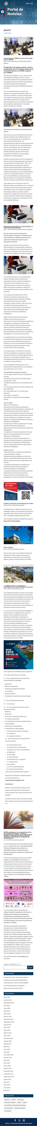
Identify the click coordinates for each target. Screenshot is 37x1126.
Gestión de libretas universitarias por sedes (18, 503)
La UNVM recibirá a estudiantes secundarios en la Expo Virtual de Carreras (18, 586)
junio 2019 (7, 1085)
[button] (2, 11)
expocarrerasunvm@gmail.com (14, 780)
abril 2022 (7, 1052)
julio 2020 (7, 1060)
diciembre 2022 (8, 1038)
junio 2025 (7, 997)
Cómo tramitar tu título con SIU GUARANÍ (16, 983)
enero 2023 (7, 1035)
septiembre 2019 (9, 1076)
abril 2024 (7, 1011)
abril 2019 (7, 1090)
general (6, 63)
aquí (23, 956)
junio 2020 (7, 1063)
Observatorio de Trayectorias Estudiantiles (15, 1105)
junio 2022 (7, 1049)
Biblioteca (15, 61)
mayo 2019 (7, 1087)
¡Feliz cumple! (8, 547)
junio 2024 (7, 1005)
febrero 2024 (7, 1016)
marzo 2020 (7, 1066)
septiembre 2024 (9, 1003)
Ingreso (25, 1102)
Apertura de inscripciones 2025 (13, 988)
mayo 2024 (7, 1008)
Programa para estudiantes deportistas (15, 980)
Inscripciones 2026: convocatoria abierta (16, 977)
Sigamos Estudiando (20, 1108)
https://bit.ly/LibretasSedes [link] (12, 521)
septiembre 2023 (9, 1022)
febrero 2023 (7, 1033)
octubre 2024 (8, 1000)
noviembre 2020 (8, 1055)
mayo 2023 (7, 1030)
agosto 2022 (7, 1044)
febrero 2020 (7, 1068)
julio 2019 (7, 1082)
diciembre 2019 (8, 1071)
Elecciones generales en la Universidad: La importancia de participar (18, 227)
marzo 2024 (7, 1014)
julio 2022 (7, 1046)
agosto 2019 (7, 1079)
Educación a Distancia (10, 1102)
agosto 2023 (7, 1024)
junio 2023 (7, 1027)
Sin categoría (28, 229)
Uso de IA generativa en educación (14, 985)
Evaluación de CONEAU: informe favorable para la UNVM (18, 59)
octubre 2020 (8, 1057)
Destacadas (27, 61)
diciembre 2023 (8, 1019)
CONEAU (21, 61)
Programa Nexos (8, 1108)
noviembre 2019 (8, 1074)
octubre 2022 (8, 1041)
